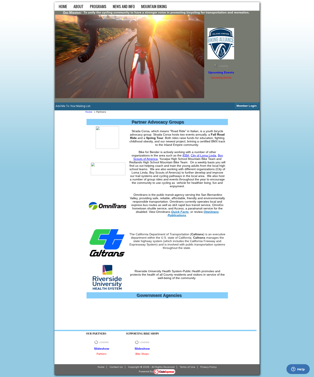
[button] (78, 6)
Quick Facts (180, 211)
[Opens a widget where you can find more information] (298, 369)
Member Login (246, 105)
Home (63, 6)
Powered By (146, 371)
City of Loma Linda (203, 155)
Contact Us (116, 366)
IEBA (185, 155)
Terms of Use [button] (187, 366)
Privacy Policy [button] (208, 366)
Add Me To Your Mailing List (73, 106)
